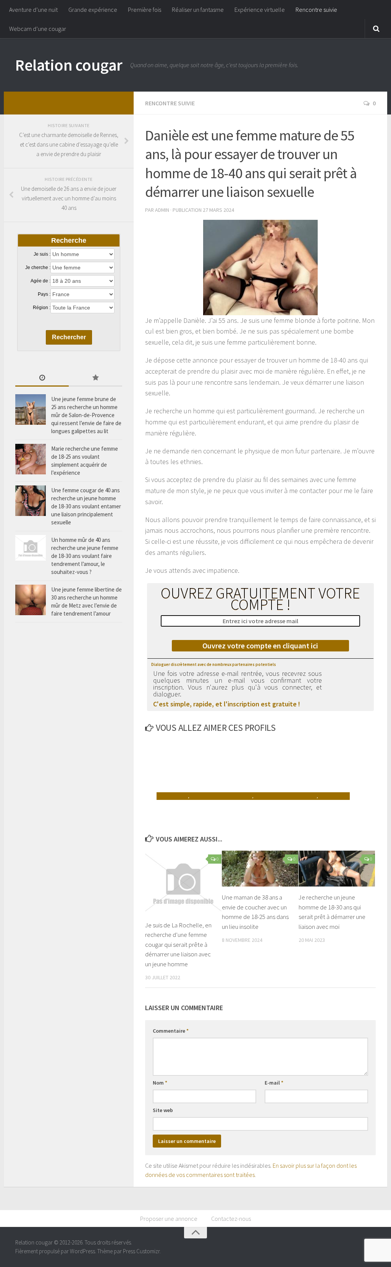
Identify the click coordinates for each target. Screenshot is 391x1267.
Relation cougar (69, 65)
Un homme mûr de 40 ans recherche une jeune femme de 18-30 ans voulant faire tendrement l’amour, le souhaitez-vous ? (84, 555)
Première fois (144, 9)
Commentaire (171, 1030)
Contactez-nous (231, 1218)
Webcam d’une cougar (37, 28)
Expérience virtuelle (259, 9)
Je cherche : (37, 267)
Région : (41, 307)
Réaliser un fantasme (198, 9)
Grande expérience (92, 9)
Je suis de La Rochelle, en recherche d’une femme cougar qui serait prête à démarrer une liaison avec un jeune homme (178, 944)
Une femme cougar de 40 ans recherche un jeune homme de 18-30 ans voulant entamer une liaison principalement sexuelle (86, 506)
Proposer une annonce (168, 1218)
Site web (163, 1110)
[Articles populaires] (95, 378)
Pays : (44, 294)
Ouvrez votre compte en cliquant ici (260, 645)
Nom (160, 1082)
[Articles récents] (42, 378)
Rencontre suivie (316, 9)
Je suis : (42, 254)
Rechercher (69, 337)
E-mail (274, 1082)
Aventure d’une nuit (33, 9)
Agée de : (40, 281)
